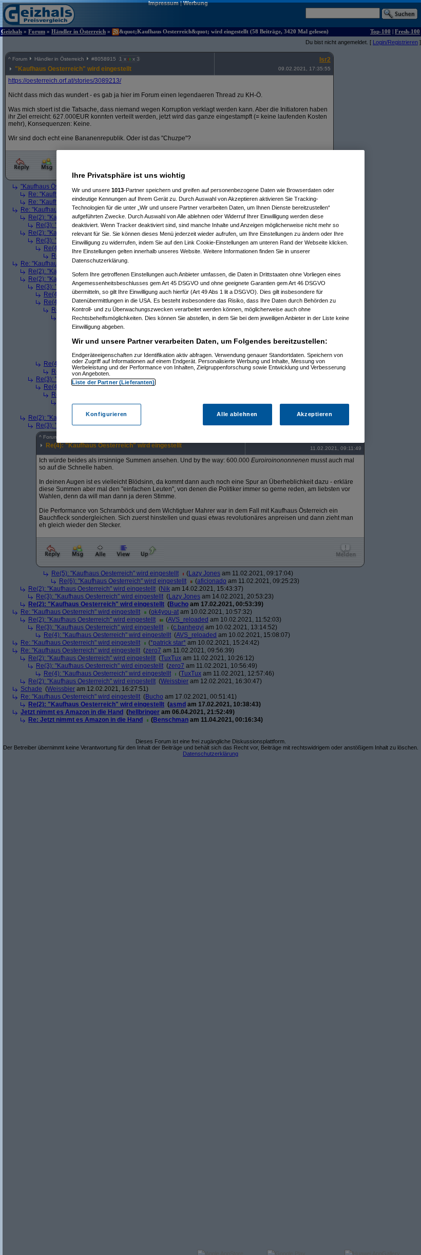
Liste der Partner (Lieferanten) (113, 382)
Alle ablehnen (237, 414)
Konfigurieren (106, 414)
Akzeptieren (314, 414)
